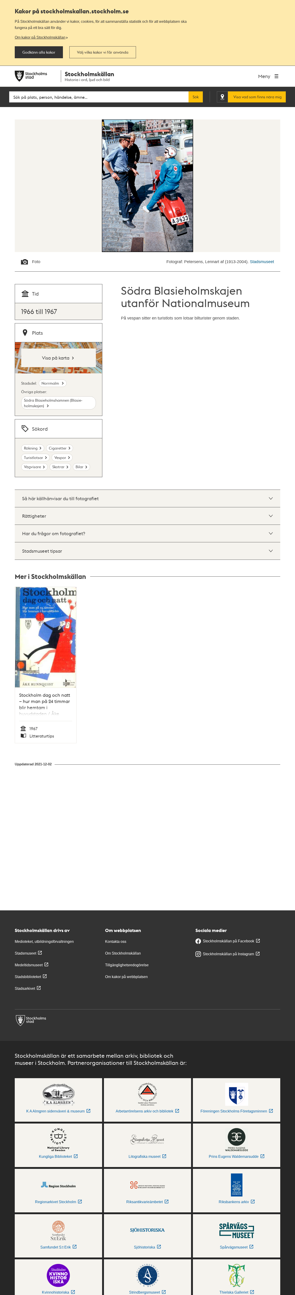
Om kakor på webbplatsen (126, 977)
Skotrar (58, 466)
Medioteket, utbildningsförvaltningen (44, 942)
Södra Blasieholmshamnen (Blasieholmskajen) (53, 403)
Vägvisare (32, 466)
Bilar (79, 466)
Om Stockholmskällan (123, 953)
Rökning (31, 448)
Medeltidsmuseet (29, 965)
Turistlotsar (33, 457)
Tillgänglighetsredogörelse (127, 965)
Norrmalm (50, 383)
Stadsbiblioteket (28, 977)
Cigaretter (58, 448)
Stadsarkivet (25, 988)
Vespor (60, 457)
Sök (196, 97)
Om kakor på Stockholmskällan (40, 37)
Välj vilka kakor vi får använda (102, 52)
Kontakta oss (115, 942)
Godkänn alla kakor (38, 52)
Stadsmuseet (262, 261)
